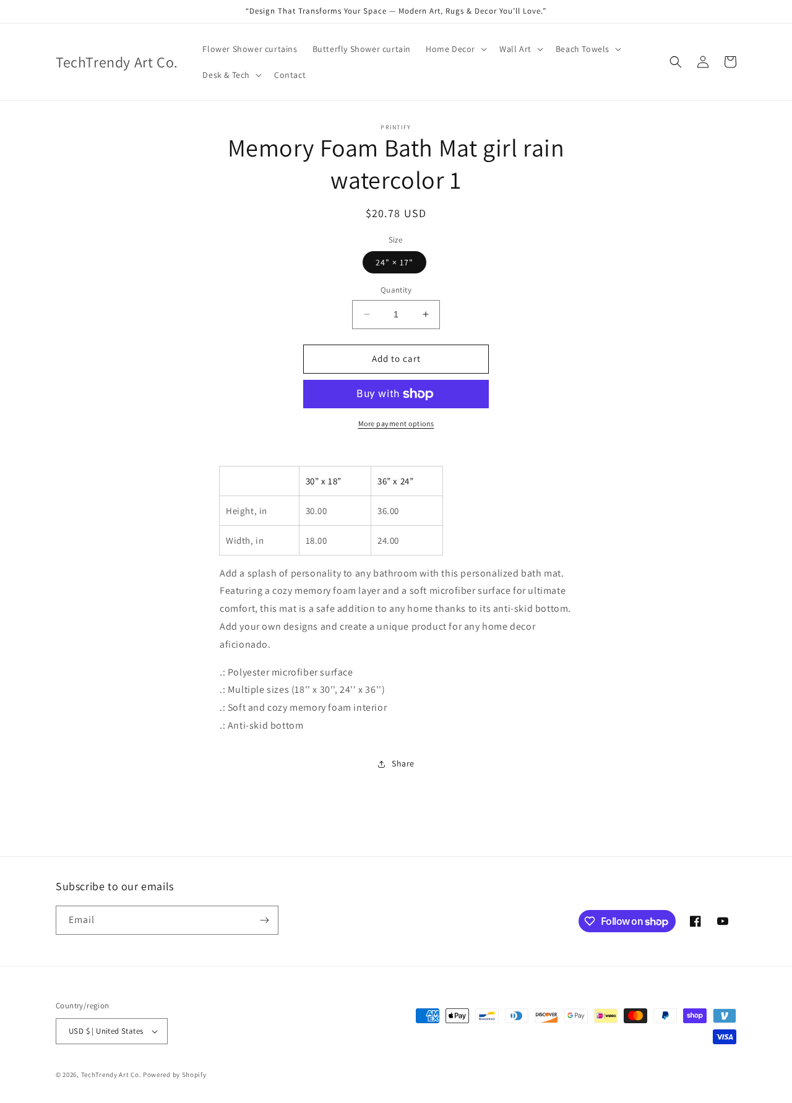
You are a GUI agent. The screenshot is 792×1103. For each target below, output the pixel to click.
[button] (455, 49)
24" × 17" (394, 262)
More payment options (396, 423)
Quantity (396, 290)
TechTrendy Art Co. (111, 1074)
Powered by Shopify (175, 1074)
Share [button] (403, 763)
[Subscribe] (264, 920)
